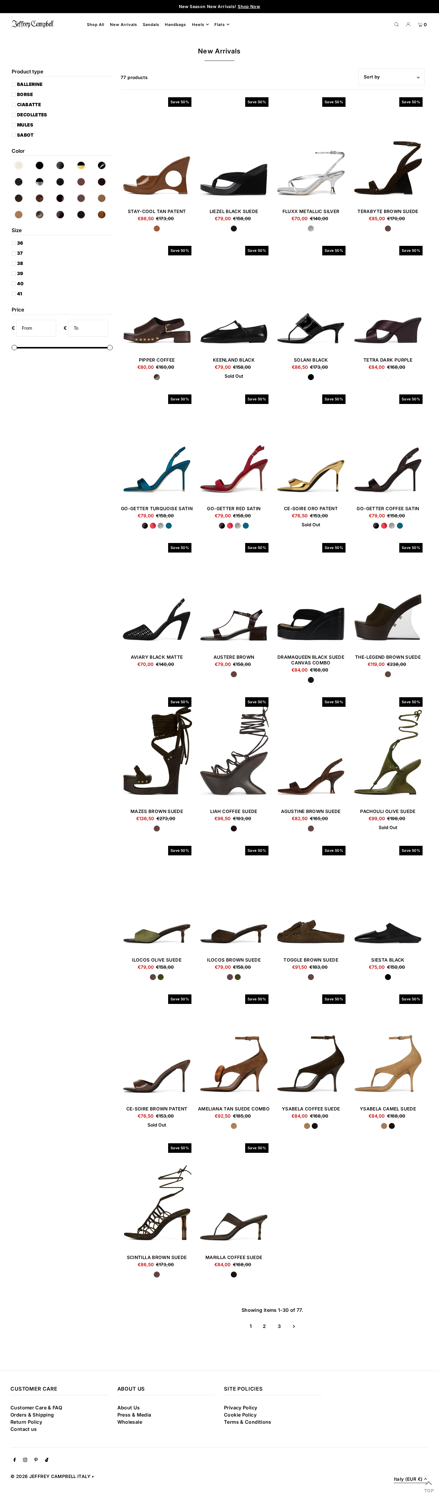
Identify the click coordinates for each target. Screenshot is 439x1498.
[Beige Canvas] (21, 165)
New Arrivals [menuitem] (123, 24)
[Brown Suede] (83, 198)
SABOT (25, 135)
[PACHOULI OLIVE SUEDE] (388, 750)
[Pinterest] (36, 1460)
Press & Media (134, 1415)
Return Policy (26, 1422)
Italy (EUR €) (408, 1479)
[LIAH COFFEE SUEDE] (234, 750)
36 (20, 243)
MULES (25, 125)
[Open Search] (396, 24)
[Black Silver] (41, 182)
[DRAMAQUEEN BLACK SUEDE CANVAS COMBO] (311, 595)
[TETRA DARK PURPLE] (388, 298)
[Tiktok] (46, 1460)
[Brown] (83, 182)
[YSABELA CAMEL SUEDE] (388, 1047)
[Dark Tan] (104, 214)
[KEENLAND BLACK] (234, 298)
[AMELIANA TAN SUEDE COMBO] (234, 1047)
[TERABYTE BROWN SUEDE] (388, 150)
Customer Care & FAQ (36, 1408)
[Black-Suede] (62, 182)
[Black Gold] (83, 165)
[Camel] (104, 198)
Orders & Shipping (32, 1415)
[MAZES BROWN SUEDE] (157, 750)
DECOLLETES (32, 115)
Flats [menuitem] (219, 24)
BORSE (25, 94)
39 (20, 273)
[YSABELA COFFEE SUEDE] (311, 1047)
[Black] (41, 165)
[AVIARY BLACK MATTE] (157, 595)
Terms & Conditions (247, 1422)
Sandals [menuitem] (151, 24)
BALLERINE (29, 84)
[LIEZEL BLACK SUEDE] (234, 150)
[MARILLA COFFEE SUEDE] (234, 1196)
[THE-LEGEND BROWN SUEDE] (388, 595)
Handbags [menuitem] (175, 24)
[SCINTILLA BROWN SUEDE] (157, 1196)
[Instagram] (25, 1460)
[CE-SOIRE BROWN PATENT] (157, 1047)
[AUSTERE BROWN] (234, 595)
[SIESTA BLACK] (388, 898)
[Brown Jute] (21, 198)
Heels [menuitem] (198, 24)
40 (20, 283)
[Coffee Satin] (62, 214)
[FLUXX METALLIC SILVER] (311, 150)
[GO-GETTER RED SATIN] (234, 447)
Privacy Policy (240, 1408)
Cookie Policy (240, 1415)
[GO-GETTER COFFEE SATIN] (388, 447)
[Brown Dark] (104, 182)
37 (20, 253)
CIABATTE (29, 104)
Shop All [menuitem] (95, 24)
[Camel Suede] (21, 214)
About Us (128, 1408)
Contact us (23, 1429)
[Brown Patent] (62, 198)
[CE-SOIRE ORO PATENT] (311, 447)
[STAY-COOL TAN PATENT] (157, 150)
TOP (428, 1490)
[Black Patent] (104, 165)
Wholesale (129, 1422)
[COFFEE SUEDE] (83, 214)
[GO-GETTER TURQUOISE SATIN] (157, 447)
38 (20, 263)
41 (19, 294)
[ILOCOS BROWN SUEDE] (234, 898)
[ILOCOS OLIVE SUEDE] (157, 898)
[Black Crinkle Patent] (62, 165)
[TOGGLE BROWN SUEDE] (311, 898)
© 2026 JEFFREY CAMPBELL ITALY (50, 1476)
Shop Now (249, 6)
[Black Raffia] (21, 182)
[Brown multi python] (41, 198)
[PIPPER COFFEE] (157, 298)
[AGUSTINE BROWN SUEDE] (311, 750)
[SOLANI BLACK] (311, 298)
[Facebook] (14, 1460)
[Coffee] (41, 214)
